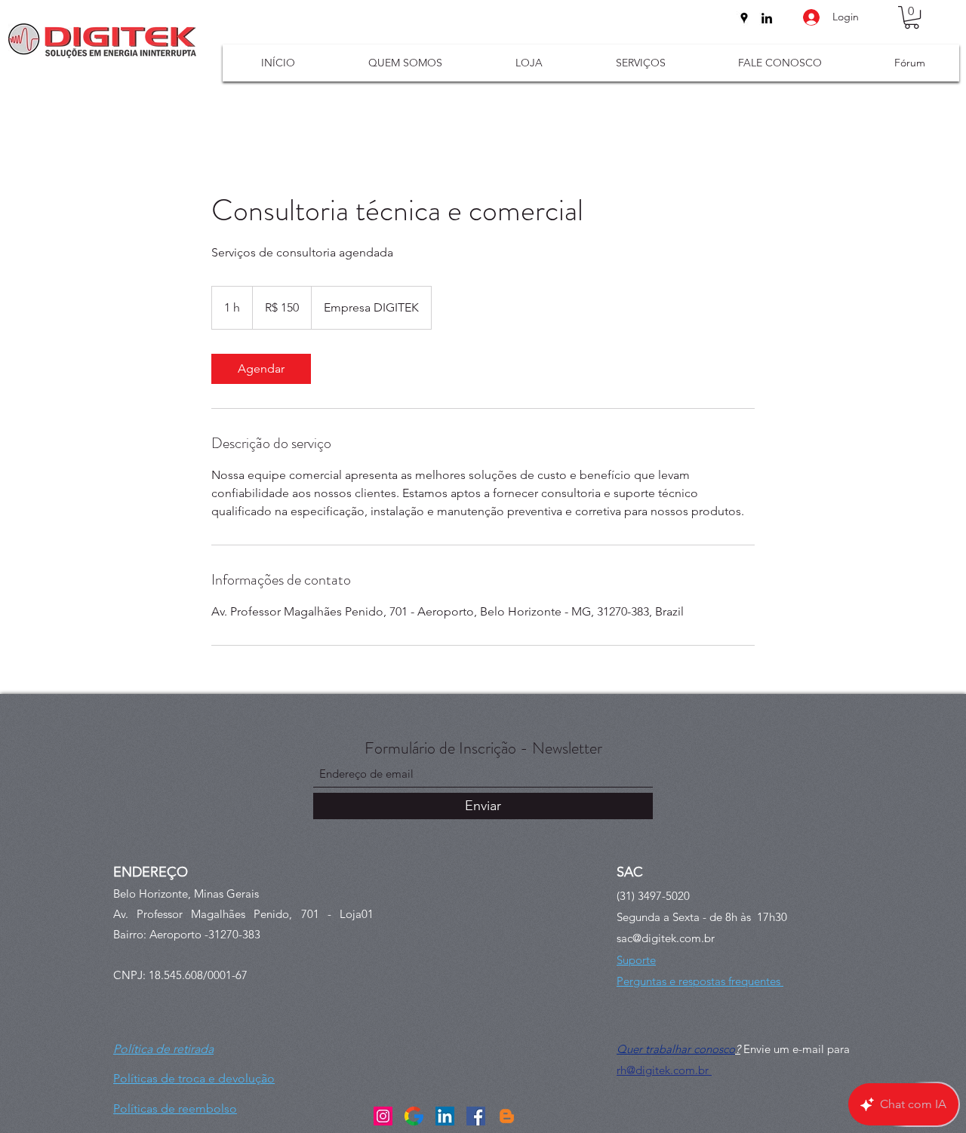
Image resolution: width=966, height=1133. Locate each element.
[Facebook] (475, 1116)
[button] (911, 17)
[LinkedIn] (766, 18)
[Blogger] (506, 1116)
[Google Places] (744, 18)
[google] (414, 1116)
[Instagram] (383, 1116)
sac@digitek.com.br (666, 938)
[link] (261, 369)
